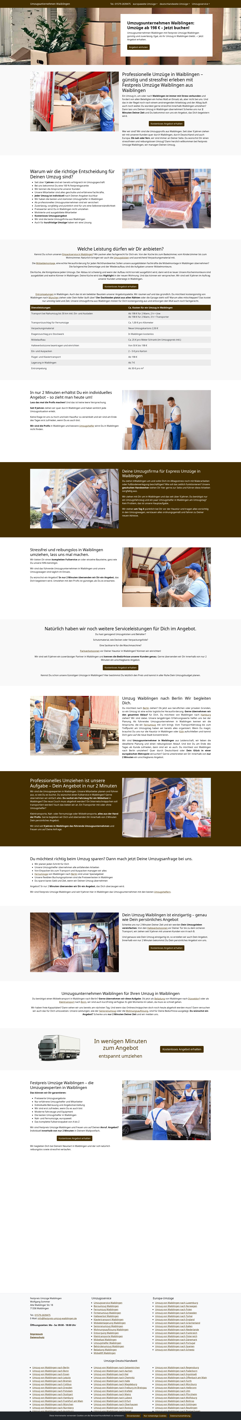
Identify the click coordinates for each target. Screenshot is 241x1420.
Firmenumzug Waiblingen (107, 1312)
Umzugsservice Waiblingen (108, 1302)
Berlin (146, 708)
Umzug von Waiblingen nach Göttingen (176, 1404)
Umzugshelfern (162, 891)
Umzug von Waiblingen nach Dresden (52, 1387)
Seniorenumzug (107, 1010)
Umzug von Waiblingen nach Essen (50, 1374)
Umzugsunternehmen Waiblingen (50, 4)
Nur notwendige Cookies (155, 1416)
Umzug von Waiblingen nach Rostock (113, 1407)
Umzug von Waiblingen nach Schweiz (174, 1349)
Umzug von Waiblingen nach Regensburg (177, 1367)
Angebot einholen (138, 47)
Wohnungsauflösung (137, 1010)
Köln (181, 731)
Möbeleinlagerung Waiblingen (110, 1322)
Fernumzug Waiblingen (106, 1309)
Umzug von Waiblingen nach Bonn (50, 1370)
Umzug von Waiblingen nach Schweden (176, 1312)
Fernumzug (150, 724)
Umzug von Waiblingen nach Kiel (111, 1374)
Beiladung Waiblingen (105, 1349)
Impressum (36, 1334)
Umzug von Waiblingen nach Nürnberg (53, 1407)
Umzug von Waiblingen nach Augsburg (53, 1411)
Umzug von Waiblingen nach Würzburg (176, 1384)
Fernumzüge (41, 874)
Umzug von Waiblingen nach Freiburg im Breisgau (120, 1387)
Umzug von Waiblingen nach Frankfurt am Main (57, 1401)
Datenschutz (37, 1337)
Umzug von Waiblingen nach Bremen (52, 1380)
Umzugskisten (121, 257)
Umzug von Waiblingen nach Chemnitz (114, 1377)
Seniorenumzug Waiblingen (108, 1326)
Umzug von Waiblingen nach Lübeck (113, 1397)
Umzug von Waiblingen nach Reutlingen (176, 1407)
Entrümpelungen (45, 294)
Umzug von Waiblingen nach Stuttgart (52, 1394)
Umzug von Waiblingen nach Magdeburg (115, 1384)
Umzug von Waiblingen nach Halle (112, 1380)
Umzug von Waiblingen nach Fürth (173, 1380)
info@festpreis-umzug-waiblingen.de (57, 1318)
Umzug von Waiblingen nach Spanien (174, 1346)
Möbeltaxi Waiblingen (105, 1339)
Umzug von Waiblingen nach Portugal (175, 1342)
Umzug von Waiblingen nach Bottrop (174, 1401)
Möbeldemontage (45, 263)
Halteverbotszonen (157, 928)
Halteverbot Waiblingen (106, 1316)
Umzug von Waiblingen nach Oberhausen (116, 1404)
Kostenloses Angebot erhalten (167, 123)
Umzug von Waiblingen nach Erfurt (112, 1401)
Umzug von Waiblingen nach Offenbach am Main (181, 1377)
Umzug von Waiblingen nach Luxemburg (176, 1302)
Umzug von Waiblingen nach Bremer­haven (177, 1411)
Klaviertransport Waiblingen (108, 1319)
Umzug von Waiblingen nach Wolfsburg (176, 1397)
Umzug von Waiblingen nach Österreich (176, 1336)
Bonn (83, 1002)
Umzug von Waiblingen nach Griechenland (177, 1322)
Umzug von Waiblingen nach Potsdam (52, 1391)
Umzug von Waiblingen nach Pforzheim (176, 1394)
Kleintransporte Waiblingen (108, 1336)
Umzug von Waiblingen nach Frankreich (176, 1332)
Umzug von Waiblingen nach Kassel (112, 1411)
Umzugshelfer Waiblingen (107, 1342)
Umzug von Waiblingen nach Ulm (172, 1391)
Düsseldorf (194, 998)
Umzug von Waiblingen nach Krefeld (113, 1391)
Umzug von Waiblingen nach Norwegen (176, 1306)
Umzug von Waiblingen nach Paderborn (176, 1370)
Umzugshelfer (86, 425)
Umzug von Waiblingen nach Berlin (50, 1367)
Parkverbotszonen (90, 650)
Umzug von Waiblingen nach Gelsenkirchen (117, 1367)
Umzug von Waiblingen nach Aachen (113, 1370)
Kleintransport (66, 1002)
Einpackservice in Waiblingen (77, 254)
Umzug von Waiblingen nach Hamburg (52, 1397)
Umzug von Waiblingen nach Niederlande (177, 1329)
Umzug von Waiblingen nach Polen (173, 1309)
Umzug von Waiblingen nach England (175, 1319)
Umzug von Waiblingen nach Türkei (173, 1316)
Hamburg (206, 714)
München (54, 297)
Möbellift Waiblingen (105, 1353)
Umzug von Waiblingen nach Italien (173, 1326)
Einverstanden (133, 1416)
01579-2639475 (42, 1315)
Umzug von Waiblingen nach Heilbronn (176, 1387)
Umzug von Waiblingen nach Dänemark (176, 1339)
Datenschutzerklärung (180, 1416)
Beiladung (159, 998)
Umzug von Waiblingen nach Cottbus (52, 1384)
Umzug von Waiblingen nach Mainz (112, 1394)
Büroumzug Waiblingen (106, 1306)
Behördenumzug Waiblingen (109, 1346)
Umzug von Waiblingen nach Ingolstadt (176, 1374)
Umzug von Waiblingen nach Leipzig (51, 1377)
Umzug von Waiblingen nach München (52, 1404)
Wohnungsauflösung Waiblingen (111, 1329)
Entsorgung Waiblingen (106, 1332)
